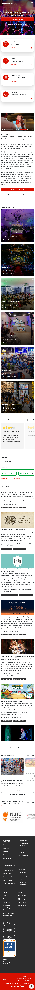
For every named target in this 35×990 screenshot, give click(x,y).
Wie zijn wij (23, 840)
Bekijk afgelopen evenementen (10, 478)
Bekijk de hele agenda (17, 748)
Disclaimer (23, 976)
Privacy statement (23, 980)
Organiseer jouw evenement (17, 24)
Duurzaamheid (24, 848)
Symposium (7, 858)
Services (22, 859)
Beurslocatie (7, 873)
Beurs (5, 845)
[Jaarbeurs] (17, 986)
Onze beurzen (23, 855)
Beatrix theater (8, 880)
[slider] (8, 129)
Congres (6, 848)
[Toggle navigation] (32, 3)
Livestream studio (9, 883)
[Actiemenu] (31, 986)
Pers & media (7, 899)
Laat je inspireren (17, 29)
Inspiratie (22, 872)
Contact (5, 895)
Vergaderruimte (8, 870)
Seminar (5, 855)
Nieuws (21, 879)
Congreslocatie (8, 877)
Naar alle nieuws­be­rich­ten (17, 794)
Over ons (22, 852)
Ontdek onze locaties (17, 189)
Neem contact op (17, 19)
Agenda (22, 869)
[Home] (7, 3)
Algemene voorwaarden (23, 978)
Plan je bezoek (7, 902)
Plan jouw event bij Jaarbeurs (17, 195)
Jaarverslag (23, 876)
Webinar (5, 851)
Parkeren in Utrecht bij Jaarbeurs (6, 908)
